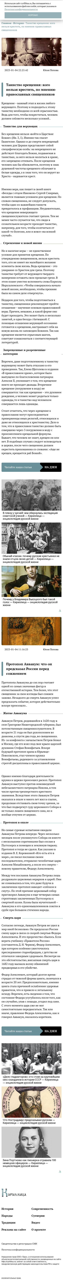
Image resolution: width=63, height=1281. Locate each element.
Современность (42, 1209)
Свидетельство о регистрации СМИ (19, 1243)
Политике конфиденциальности (21, 9)
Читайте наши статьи (31, 467)
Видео (35, 1222)
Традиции (8, 1222)
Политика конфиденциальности (18, 1249)
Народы (7, 1215)
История (7, 1209)
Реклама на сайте (14, 1229)
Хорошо (33, 15)
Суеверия (38, 1215)
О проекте (38, 1229)
